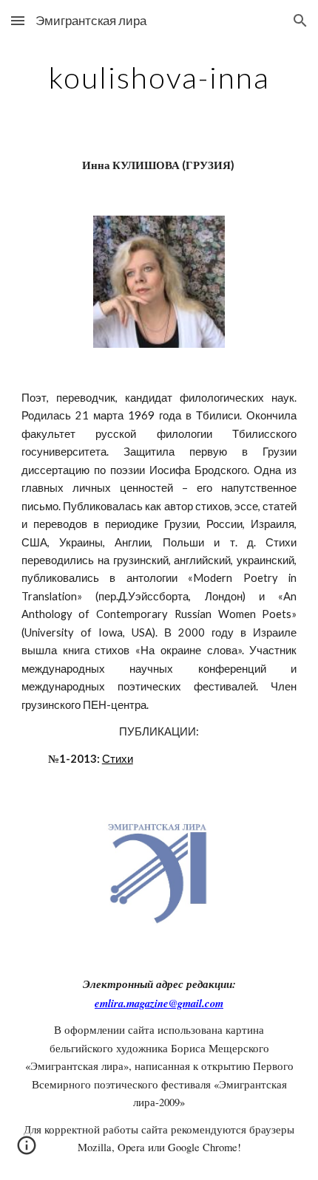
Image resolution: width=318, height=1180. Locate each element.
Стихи (117, 758)
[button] (17, 20)
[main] (159, 77)
